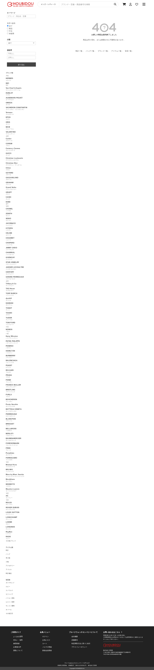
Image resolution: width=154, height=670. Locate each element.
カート (44, 643)
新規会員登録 (47, 650)
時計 (7, 550)
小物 (7, 562)
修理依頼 (16, 643)
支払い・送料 (18, 640)
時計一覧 (79, 51)
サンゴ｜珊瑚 (10, 606)
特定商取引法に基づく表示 (80, 643)
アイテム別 (9, 547)
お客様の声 (17, 647)
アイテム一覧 (116, 51)
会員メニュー (45, 632)
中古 (10, 31)
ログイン (45, 636)
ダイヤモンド (10, 583)
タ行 (7, 281)
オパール (9, 609)
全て (10, 26)
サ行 (7, 206)
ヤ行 (7, 493)
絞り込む (21, 65)
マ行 (7, 462)
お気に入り (46, 640)
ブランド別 (9, 73)
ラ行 (7, 500)
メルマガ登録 (47, 647)
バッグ (8, 554)
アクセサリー (10, 565)
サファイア (9, 594)
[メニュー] (144, 4)
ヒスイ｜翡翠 (10, 602)
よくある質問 (18, 636)
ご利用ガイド (16, 632)
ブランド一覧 (103, 51)
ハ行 (7, 333)
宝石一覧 (128, 51)
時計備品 (9, 573)
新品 (10, 28)
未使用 (11, 33)
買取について (18, 650)
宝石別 (8, 580)
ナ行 (7, 327)
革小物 (8, 558)
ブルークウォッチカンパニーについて (83, 632)
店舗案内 (74, 640)
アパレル (9, 569)
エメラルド (9, 590)
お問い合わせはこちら (111, 632)
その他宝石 (9, 613)
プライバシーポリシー (79, 647)
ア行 (7, 76)
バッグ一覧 (90, 51)
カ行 (7, 136)
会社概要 (74, 636)
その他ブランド (11, 541)
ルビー (8, 586)
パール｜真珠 (10, 598)
